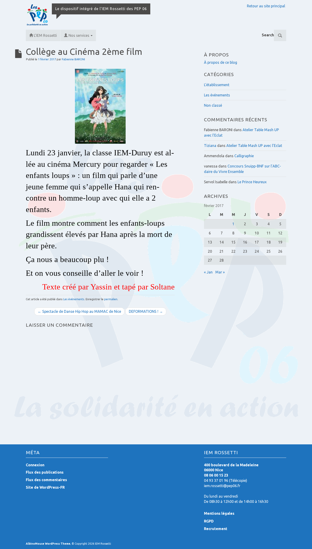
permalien (110, 299)
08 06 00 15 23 (216, 475)
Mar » (220, 272)
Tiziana (210, 145)
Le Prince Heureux (252, 182)
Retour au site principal (266, 6)
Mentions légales (219, 513)
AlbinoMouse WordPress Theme (48, 543)
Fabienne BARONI (73, 59)
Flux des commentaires (46, 480)
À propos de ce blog (220, 62)
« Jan (208, 272)
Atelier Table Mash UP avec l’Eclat (254, 145)
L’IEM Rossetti (45, 35)
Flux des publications (44, 472)
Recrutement (215, 529)
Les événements (73, 299)
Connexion (35, 465)
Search (268, 35)
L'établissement (216, 85)
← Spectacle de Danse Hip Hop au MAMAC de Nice (79, 311)
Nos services (79, 35)
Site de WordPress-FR (45, 487)
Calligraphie (244, 156)
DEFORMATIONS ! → (146, 311)
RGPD (209, 521)
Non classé (213, 105)
